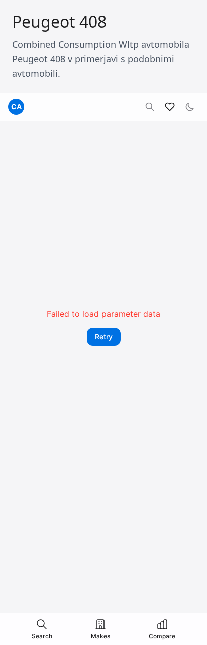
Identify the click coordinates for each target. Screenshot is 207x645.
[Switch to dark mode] (190, 107)
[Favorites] (170, 107)
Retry (104, 336)
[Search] (150, 107)
